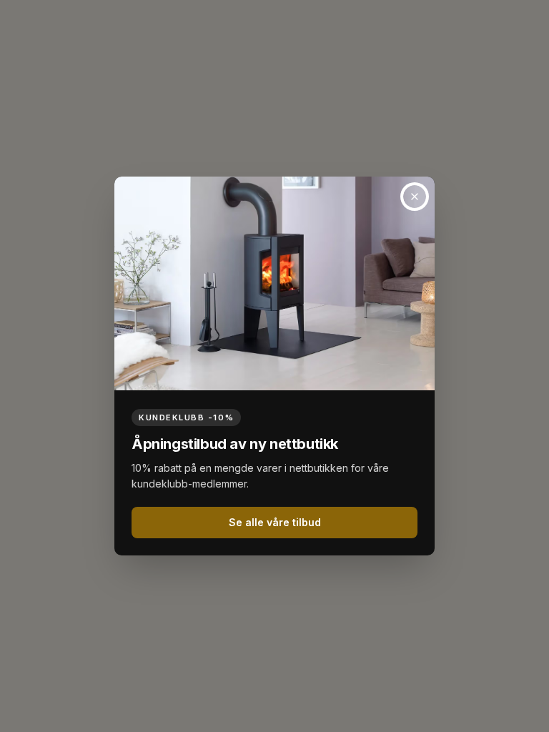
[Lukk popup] (414, 196)
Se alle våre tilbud (275, 522)
